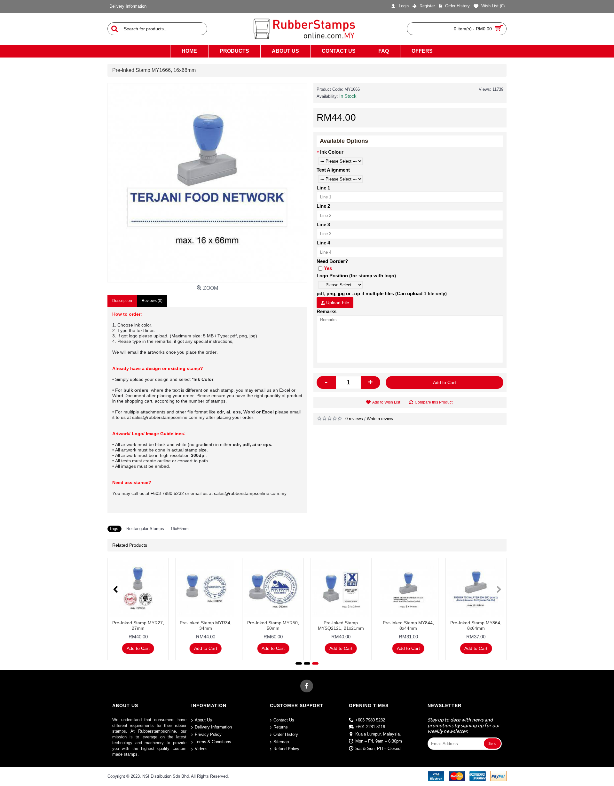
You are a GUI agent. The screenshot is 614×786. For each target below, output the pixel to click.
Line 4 (323, 242)
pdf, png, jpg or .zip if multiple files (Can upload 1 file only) (382, 293)
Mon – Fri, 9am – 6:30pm (378, 741)
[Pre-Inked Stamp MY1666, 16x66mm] (207, 182)
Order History (285, 734)
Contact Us (283, 720)
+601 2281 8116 (370, 726)
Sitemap (281, 741)
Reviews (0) (152, 300)
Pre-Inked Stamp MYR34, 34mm (206, 625)
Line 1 (323, 187)
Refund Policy (286, 748)
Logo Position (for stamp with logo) (356, 275)
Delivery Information (213, 727)
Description (122, 300)
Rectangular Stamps (145, 528)
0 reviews (354, 418)
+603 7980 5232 (370, 720)
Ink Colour (331, 152)
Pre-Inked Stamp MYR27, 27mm (138, 625)
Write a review (380, 418)
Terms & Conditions (213, 741)
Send (492, 743)
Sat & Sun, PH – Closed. (378, 748)
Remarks (326, 311)
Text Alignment (333, 170)
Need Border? (332, 261)
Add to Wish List (386, 402)
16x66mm (179, 528)
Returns (280, 727)
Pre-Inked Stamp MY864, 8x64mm (475, 625)
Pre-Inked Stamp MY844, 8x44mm (408, 625)
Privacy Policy (208, 734)
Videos (201, 748)
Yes (328, 268)
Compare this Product (434, 402)
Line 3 (323, 224)
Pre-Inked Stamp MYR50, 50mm (273, 625)
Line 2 (323, 206)
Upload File (337, 302)
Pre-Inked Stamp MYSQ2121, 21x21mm (341, 625)
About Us (203, 720)
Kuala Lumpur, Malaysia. (378, 733)
